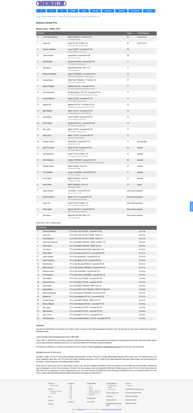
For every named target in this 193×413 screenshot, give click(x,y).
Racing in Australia (131, 396)
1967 (71, 385)
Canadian (91, 391)
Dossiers (129, 385)
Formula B (109, 396)
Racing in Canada (131, 400)
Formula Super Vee (112, 392)
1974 (71, 398)
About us (111, 409)
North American (112, 385)
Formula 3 (71, 402)
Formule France (111, 400)
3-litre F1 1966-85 (54, 385)
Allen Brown (81, 409)
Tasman (50, 404)
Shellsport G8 (91, 398)
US (89, 385)
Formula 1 (51, 383)
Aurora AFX (90, 401)
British (90, 387)
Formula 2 (71, 383)
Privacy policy (104, 409)
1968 (71, 387)
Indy (49, 396)
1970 (71, 391)
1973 (71, 396)
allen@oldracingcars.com (112, 347)
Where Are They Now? (56, 391)
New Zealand (92, 392)
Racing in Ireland (130, 403)
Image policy (118, 409)
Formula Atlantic (111, 383)
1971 (71, 392)
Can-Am (50, 400)
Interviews (53, 393)
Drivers (50, 389)
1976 (97, 392)
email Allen (97, 347)
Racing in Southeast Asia (133, 392)
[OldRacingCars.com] (51, 5)
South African (111, 389)
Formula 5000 (91, 383)
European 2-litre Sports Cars (134, 389)
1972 (71, 394)
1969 (71, 389)
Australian (91, 394)
